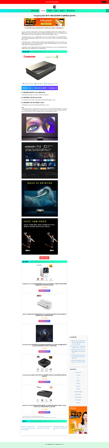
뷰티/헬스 (78, 383)
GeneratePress (60, 446)
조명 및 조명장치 (78, 394)
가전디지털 (43, 10)
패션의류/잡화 (78, 400)
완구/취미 (56, 10)
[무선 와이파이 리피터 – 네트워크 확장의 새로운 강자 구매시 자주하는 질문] (44, 424)
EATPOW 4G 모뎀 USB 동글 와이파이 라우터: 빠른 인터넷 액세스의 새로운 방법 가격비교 (78, 356)
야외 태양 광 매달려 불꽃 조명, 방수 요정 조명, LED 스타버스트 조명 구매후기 (78, 362)
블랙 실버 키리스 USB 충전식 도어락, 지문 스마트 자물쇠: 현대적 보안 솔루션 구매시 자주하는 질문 (28, 428)
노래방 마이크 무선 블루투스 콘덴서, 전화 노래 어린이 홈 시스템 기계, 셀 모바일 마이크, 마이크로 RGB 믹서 (39, 417)
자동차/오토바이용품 (71, 10)
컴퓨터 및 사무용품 (34, 10)
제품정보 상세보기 (44, 258)
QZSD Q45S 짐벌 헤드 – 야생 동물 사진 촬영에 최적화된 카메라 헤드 (33, 416)
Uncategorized (78, 372)
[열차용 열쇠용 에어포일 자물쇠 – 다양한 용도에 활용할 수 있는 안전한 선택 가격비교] (60, 424)
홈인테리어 (62, 10)
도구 (78, 377)
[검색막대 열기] (107, 10)
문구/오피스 (78, 380)
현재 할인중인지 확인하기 (44, 290)
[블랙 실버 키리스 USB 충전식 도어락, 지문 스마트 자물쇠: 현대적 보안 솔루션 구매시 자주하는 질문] (28, 424)
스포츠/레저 (49, 10)
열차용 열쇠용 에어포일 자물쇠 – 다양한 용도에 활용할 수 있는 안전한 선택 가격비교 (60, 428)
